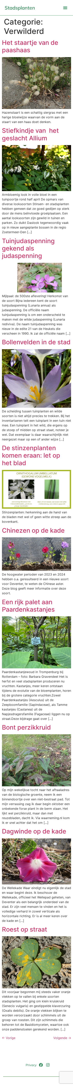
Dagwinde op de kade (34, 831)
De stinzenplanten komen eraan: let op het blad (31, 455)
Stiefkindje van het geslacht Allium (30, 134)
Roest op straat (24, 929)
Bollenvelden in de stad (36, 342)
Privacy (31, 1065)
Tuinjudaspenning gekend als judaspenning (28, 248)
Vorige (8, 1038)
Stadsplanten (20, 8)
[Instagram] (48, 1065)
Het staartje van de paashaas (30, 46)
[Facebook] (41, 1065)
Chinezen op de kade (33, 530)
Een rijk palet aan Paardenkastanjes (28, 605)
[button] (65, 7)
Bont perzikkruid (26, 727)
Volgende (62, 1038)
